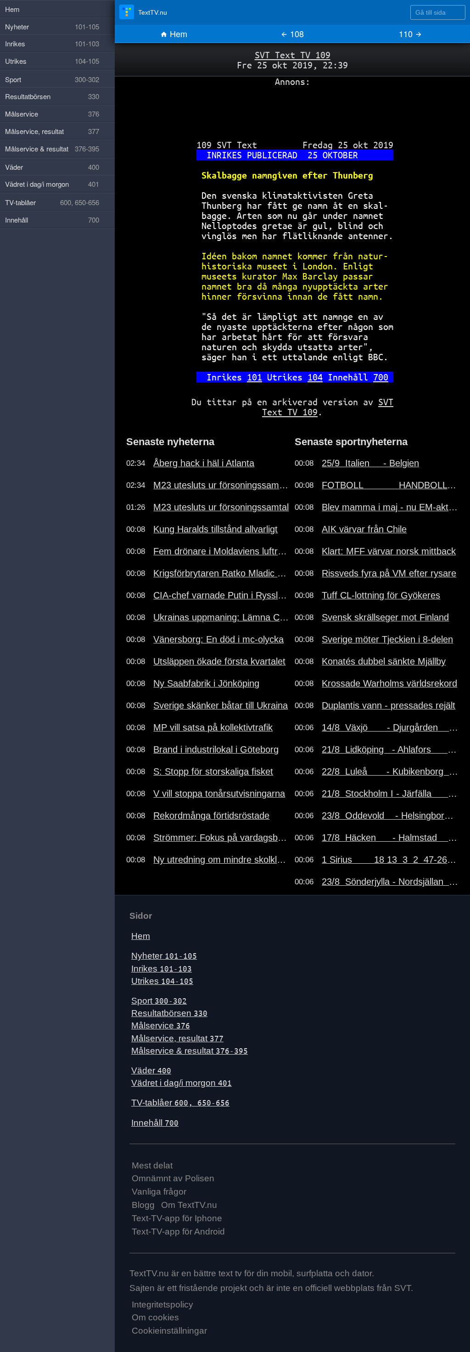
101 (254, 377)
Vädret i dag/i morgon (181, 1083)
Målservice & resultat (189, 1051)
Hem (177, 33)
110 (407, 33)
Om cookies (155, 1317)
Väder (151, 1070)
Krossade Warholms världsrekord (389, 683)
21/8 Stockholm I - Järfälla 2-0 (390, 793)
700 (380, 377)
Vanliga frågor (159, 1191)
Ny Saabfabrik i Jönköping (206, 683)
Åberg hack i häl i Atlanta (203, 463)
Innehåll (155, 1123)
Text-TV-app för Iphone (177, 1218)
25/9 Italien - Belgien (370, 463)
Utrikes (162, 981)
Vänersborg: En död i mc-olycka (218, 639)
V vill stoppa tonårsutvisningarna (219, 793)
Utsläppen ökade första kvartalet (219, 661)
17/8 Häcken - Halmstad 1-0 (390, 837)
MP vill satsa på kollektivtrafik (213, 727)
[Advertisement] (292, 110)
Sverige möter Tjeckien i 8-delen (387, 639)
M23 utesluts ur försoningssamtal (221, 507)
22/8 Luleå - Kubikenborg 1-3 (390, 771)
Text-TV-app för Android (178, 1231)
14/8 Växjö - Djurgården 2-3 (390, 727)
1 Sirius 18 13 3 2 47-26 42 (390, 860)
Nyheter (164, 956)
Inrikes (161, 968)
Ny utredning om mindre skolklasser (221, 860)
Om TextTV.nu (189, 1205)
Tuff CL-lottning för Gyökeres (381, 595)
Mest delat (152, 1165)
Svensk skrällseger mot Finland (385, 617)
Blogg (143, 1205)
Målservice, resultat (177, 1038)
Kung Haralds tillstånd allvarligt (215, 529)
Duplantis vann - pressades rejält (388, 705)
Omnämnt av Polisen (173, 1178)
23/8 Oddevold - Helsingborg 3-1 (390, 815)
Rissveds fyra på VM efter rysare (389, 573)
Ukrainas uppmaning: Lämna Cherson (221, 617)
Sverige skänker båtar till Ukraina (220, 705)
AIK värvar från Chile (364, 529)
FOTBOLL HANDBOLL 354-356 (390, 485)
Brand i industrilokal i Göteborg (216, 749)
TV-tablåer (180, 1102)
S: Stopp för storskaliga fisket (213, 771)
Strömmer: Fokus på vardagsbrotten (221, 837)
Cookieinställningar (169, 1330)
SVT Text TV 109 (292, 55)
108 (296, 33)
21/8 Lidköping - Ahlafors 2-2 (390, 749)
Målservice (160, 1025)
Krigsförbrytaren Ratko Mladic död (221, 573)
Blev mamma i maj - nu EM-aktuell (390, 507)
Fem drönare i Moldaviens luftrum (221, 551)
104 (315, 377)
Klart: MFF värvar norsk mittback (389, 551)
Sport (159, 1001)
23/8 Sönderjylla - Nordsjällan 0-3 (390, 882)
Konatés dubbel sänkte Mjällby (384, 661)
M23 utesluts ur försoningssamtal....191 (221, 485)
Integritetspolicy (162, 1304)
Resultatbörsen (169, 1013)
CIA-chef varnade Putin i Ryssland (221, 595)
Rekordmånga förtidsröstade (211, 815)
